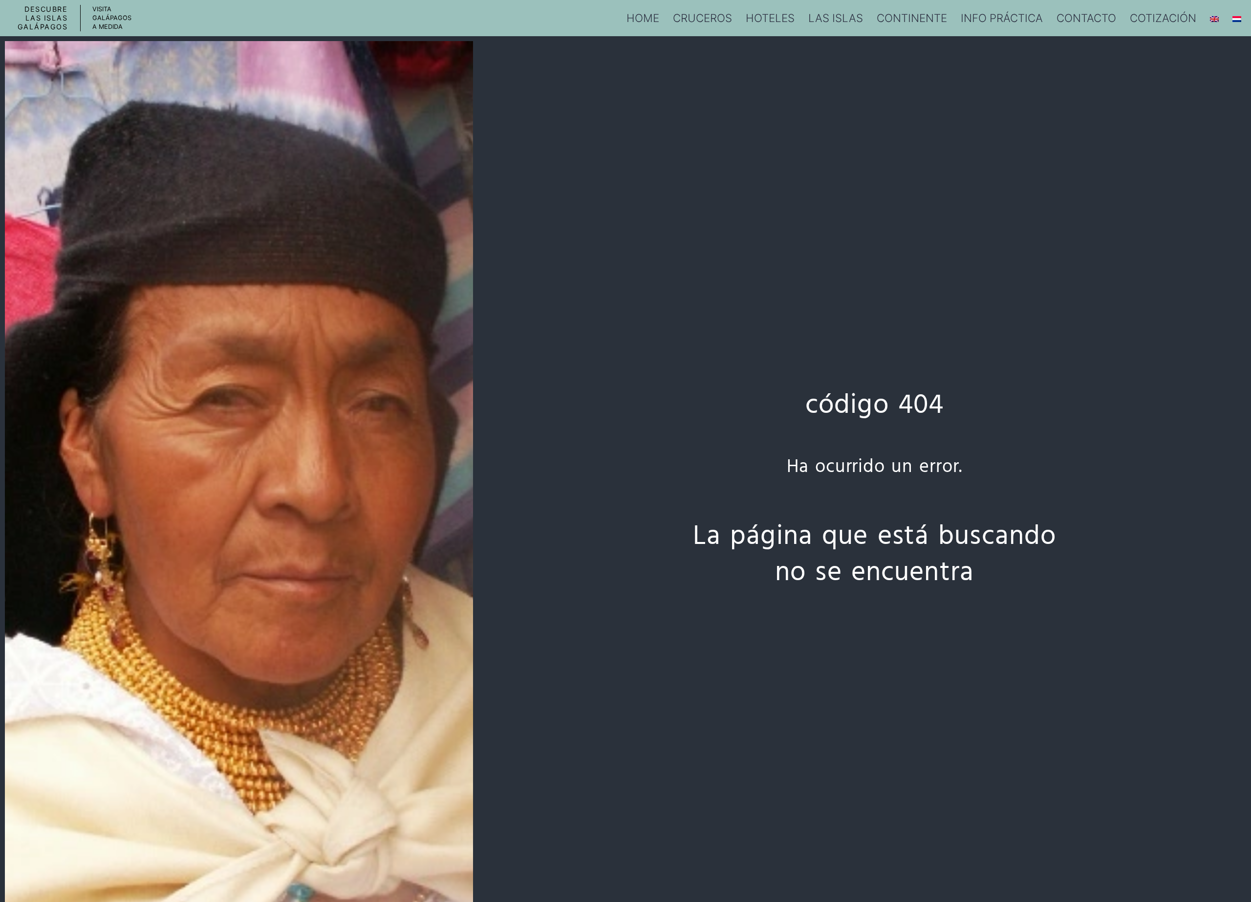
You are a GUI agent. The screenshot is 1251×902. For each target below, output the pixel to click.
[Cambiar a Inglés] (1214, 18)
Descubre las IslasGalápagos (43, 18)
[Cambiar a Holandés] (1236, 18)
